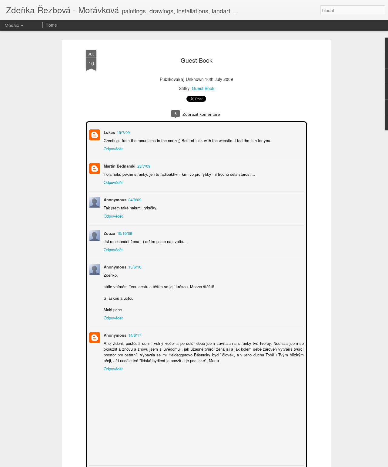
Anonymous (114, 334)
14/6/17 (134, 334)
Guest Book (196, 60)
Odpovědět (112, 148)
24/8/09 (134, 199)
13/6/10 (134, 266)
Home (51, 25)
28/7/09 (143, 165)
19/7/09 (122, 132)
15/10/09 (124, 232)
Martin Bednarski (119, 165)
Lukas (108, 132)
